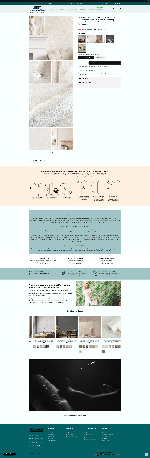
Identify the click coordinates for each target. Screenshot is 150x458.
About (104, 431)
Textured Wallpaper (71, 431)
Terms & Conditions (107, 434)
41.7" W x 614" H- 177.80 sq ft (86, 57)
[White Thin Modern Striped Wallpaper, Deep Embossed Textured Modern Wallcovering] (63, 327)
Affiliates (104, 436)
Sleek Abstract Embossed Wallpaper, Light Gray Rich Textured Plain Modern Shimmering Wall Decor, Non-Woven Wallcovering (109, 341)
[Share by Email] (59, 152)
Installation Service (9, 454)
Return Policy (105, 440)
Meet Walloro (69, 434)
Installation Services (96, 8)
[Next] (122, 335)
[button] (119, 9)
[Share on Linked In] (54, 152)
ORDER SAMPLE (99, 57)
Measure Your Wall (52, 433)
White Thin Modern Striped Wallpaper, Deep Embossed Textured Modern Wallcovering (63, 341)
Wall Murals (63, 9)
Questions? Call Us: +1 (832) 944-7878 (75, 3)
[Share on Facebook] (47, 152)
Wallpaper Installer (53, 440)
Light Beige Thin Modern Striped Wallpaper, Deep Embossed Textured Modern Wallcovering (40, 341)
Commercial (51, 438)
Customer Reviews (89, 438)
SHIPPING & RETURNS (85, 86)
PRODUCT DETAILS (85, 82)
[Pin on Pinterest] (52, 152)
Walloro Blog (51, 436)
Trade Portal (106, 3)
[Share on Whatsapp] (57, 152)
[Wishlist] (116, 9)
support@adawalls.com (35, 442)
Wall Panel (68, 433)
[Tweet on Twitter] (50, 152)
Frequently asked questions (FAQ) (91, 431)
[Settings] (113, 9)
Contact (104, 438)
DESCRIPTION (83, 79)
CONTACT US (83, 9)
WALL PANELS (73, 9)
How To (49, 431)
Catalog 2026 (48, 3)
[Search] (110, 9)
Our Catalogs (51, 434)
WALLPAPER (54, 9)
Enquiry (106, 66)
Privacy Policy (106, 433)
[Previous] (28, 335)
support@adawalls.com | (37, 3)
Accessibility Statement (90, 439)
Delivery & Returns (96, 66)
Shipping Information (89, 434)
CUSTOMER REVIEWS (36, 161)
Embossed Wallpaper (71, 436)
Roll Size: (88, 54)
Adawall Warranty (89, 436)
